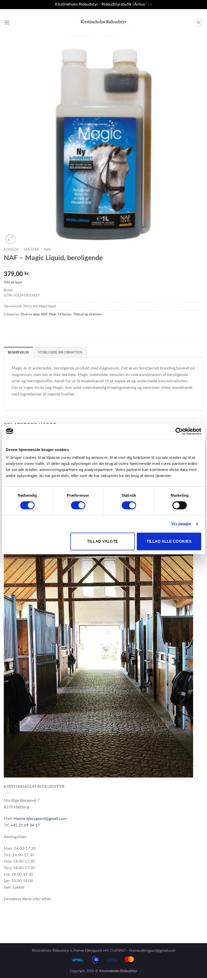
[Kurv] (199, 22)
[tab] (18, 352)
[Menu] (7, 22)
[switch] (78, 505)
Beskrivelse (18, 352)
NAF (47, 250)
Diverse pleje (30, 314)
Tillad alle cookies (169, 541)
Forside (11, 250)
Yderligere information (60, 352)
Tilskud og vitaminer (87, 314)
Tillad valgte (102, 541)
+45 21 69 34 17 (25, 825)
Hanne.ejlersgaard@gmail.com (40, 819)
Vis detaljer (181, 524)
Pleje (52, 314)
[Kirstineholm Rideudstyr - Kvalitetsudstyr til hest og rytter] (103, 22)
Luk (149, 4)
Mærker (31, 250)
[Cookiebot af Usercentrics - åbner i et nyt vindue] (179, 431)
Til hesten (65, 314)
